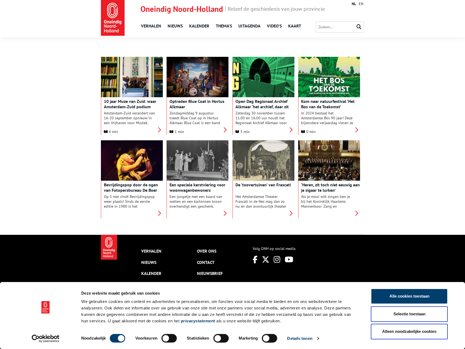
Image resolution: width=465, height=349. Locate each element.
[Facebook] (255, 259)
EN (361, 3)
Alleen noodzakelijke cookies (409, 331)
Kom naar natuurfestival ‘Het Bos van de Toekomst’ (328, 104)
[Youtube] (289, 259)
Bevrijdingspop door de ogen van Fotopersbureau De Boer (131, 187)
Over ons (206, 251)
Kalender (199, 26)
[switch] (169, 338)
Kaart (294, 26)
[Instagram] (277, 259)
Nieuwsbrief (210, 273)
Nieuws (175, 26)
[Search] (359, 27)
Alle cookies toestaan (409, 296)
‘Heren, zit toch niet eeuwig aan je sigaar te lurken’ (330, 187)
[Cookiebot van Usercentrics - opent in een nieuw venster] (45, 338)
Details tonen (299, 338)
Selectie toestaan (409, 314)
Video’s (274, 26)
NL (354, 3)
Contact (205, 262)
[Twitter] (265, 259)
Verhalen (151, 26)
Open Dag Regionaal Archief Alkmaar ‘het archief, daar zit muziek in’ (262, 107)
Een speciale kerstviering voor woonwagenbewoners (198, 187)
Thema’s (224, 26)
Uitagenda (249, 26)
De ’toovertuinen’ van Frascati (263, 184)
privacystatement (198, 321)
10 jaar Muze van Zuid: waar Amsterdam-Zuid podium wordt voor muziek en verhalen (133, 107)
